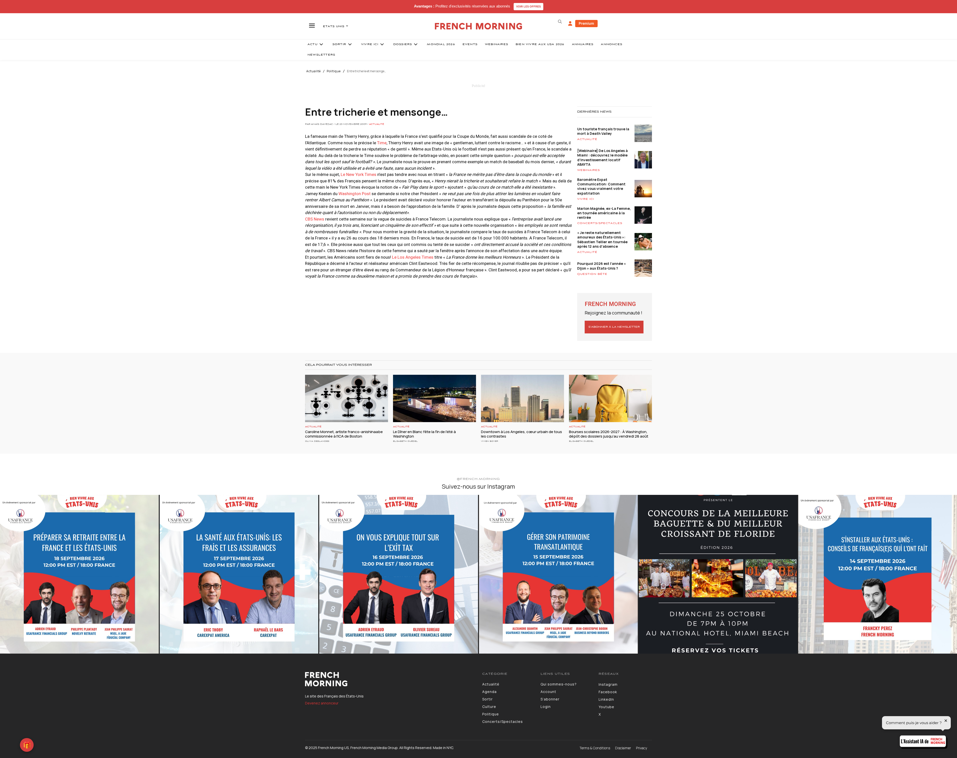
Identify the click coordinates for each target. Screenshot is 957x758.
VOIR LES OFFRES (528, 6)
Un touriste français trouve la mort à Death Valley (603, 131)
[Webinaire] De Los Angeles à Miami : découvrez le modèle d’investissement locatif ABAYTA (602, 157)
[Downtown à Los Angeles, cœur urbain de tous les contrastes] (522, 398)
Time (382, 142)
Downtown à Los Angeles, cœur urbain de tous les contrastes (521, 434)
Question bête (592, 274)
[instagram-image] (79, 574)
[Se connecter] (570, 23)
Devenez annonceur (321, 703)
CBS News (315, 219)
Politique (334, 71)
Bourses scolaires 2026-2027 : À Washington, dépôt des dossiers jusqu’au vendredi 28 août (608, 434)
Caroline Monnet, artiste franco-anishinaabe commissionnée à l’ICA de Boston (344, 434)
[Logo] (390, 679)
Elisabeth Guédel (405, 441)
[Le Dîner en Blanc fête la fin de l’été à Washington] (434, 398)
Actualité (313, 71)
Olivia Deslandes (317, 441)
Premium (586, 23)
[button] (559, 21)
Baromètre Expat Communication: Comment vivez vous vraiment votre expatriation (601, 186)
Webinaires (588, 170)
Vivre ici (585, 199)
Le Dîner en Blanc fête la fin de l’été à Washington (424, 434)
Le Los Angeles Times (412, 257)
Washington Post (355, 193)
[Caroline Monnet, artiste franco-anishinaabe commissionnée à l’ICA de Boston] (346, 398)
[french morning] (479, 26)
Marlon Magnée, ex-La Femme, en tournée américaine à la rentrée (604, 213)
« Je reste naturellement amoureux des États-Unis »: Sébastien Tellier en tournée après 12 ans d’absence (602, 239)
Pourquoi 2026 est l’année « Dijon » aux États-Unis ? (601, 265)
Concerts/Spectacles (599, 223)
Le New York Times (358, 174)
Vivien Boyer (489, 441)
